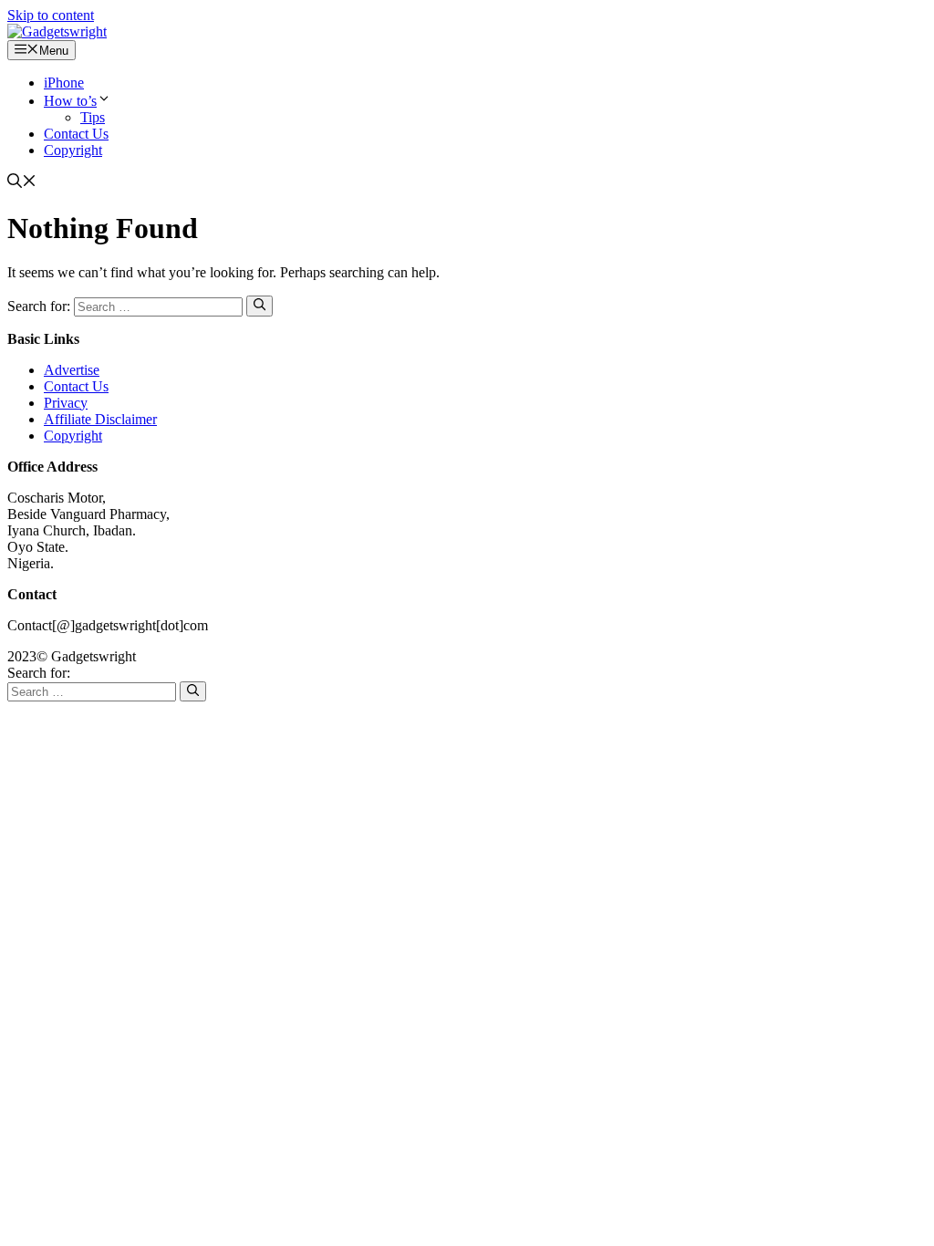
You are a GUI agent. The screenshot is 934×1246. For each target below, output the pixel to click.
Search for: (38, 672)
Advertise (71, 370)
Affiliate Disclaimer (100, 419)
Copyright (73, 150)
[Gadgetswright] (57, 31)
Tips (92, 117)
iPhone (64, 82)
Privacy (66, 402)
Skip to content (50, 15)
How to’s (70, 101)
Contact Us (76, 133)
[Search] (259, 306)
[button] (21, 183)
